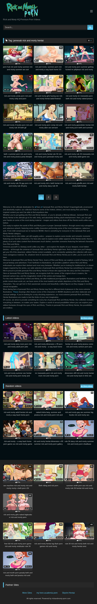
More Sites (27, 593)
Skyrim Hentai (68, 593)
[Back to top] (89, 596)
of (41, 207)
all (36, 207)
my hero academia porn (47, 593)
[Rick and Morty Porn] (48, 10)
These (15, 292)
